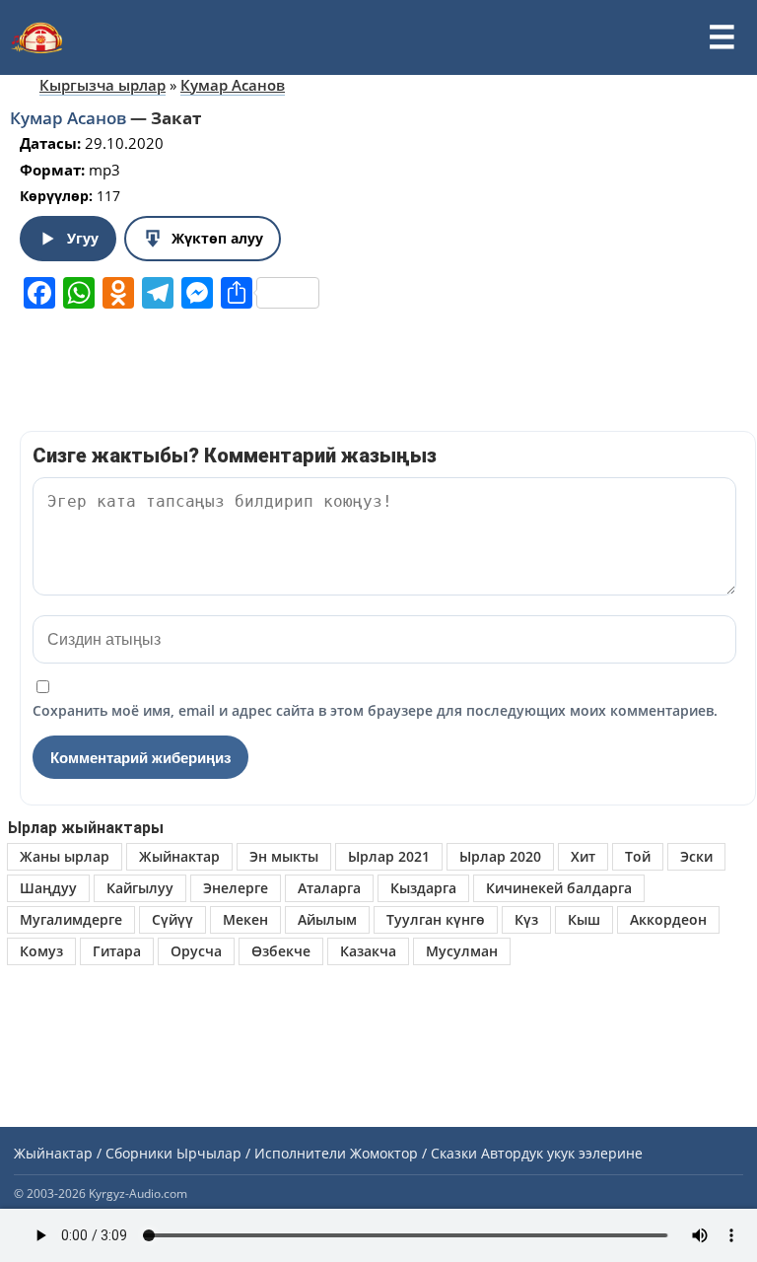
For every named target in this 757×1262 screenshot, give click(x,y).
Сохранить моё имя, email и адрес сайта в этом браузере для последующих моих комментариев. (375, 710)
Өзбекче (280, 951)
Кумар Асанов (232, 85)
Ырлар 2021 (389, 856)
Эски (696, 856)
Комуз (41, 951)
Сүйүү (172, 919)
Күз (526, 919)
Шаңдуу (48, 887)
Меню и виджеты (721, 37)
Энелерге (235, 887)
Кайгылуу (139, 887)
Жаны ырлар (64, 856)
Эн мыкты (283, 856)
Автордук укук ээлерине (562, 1153)
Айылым (327, 919)
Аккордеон (668, 919)
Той (638, 856)
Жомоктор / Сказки (413, 1153)
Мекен (245, 919)
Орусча (196, 951)
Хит (583, 856)
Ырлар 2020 (500, 856)
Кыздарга (423, 887)
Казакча (368, 951)
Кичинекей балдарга (559, 887)
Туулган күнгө (435, 919)
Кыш (584, 919)
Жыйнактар (179, 856)
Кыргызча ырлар (102, 85)
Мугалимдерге (71, 919)
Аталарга (329, 887)
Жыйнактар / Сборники (93, 1153)
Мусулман (462, 951)
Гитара (117, 951)
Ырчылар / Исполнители (261, 1153)
